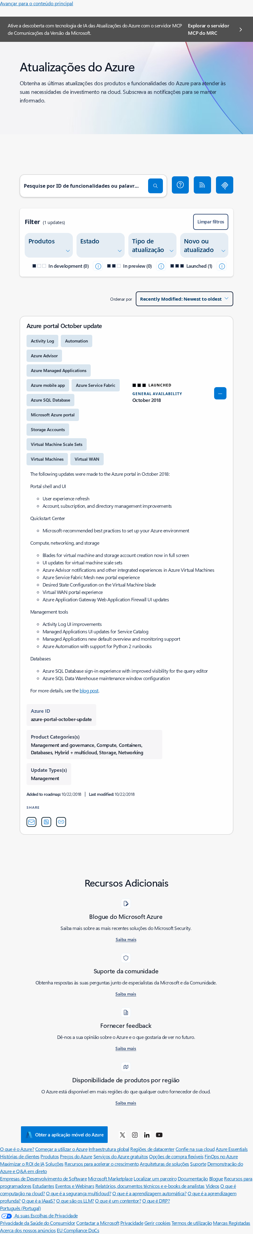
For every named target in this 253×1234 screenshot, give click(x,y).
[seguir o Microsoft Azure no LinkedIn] (147, 1135)
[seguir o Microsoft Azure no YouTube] (159, 1135)
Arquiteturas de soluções (164, 1163)
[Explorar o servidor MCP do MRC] (224, 185)
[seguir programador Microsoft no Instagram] (135, 1135)
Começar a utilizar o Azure (61, 1149)
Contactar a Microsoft (97, 1223)
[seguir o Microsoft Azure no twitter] (122, 1135)
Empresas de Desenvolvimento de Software (43, 1178)
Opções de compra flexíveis (176, 1156)
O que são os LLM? (75, 1200)
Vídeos (212, 1186)
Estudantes (43, 1186)
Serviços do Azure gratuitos (120, 1156)
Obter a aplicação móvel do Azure (69, 1135)
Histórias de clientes (19, 1156)
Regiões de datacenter (152, 1149)
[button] (180, 185)
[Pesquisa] (155, 185)
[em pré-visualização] (161, 266)
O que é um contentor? (118, 1200)
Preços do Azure (76, 1156)
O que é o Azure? (17, 1149)
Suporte (198, 1163)
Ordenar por (121, 299)
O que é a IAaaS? (38, 1200)
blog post (89, 690)
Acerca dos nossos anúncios (28, 1230)
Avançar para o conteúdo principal (36, 3)
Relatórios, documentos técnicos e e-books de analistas (150, 1186)
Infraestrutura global (109, 1149)
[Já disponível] (221, 266)
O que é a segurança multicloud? (78, 1193)
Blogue (216, 1178)
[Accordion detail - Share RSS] (46, 822)
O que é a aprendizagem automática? (149, 1193)
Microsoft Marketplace (110, 1178)
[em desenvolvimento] (98, 266)
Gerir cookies (157, 1223)
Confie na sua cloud (195, 1149)
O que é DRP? (156, 1200)
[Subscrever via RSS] (202, 185)
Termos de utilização (192, 1223)
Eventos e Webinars (74, 1186)
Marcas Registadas (231, 1223)
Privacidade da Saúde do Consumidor (37, 1223)
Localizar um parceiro (155, 1178)
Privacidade (131, 1223)
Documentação (193, 1178)
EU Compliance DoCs (78, 1230)
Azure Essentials (231, 1149)
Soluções (54, 1163)
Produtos (49, 1156)
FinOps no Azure (221, 1156)
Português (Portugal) (20, 1208)
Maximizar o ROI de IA (22, 1163)
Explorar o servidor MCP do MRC (208, 29)
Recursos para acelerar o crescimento (101, 1163)
